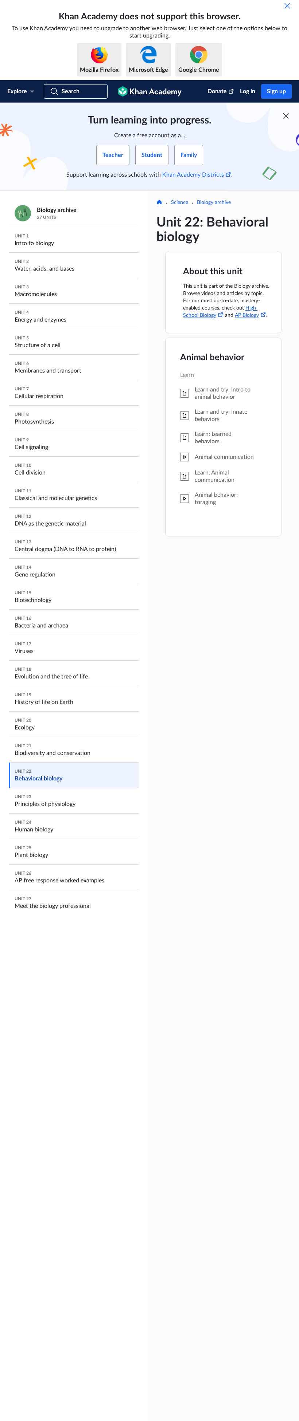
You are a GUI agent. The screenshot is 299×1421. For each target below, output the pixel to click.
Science (179, 202)
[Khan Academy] (150, 91)
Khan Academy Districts (193, 175)
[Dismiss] (287, 6)
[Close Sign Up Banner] (286, 116)
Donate (217, 91)
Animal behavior (212, 357)
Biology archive (214, 202)
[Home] (159, 202)
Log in (247, 91)
